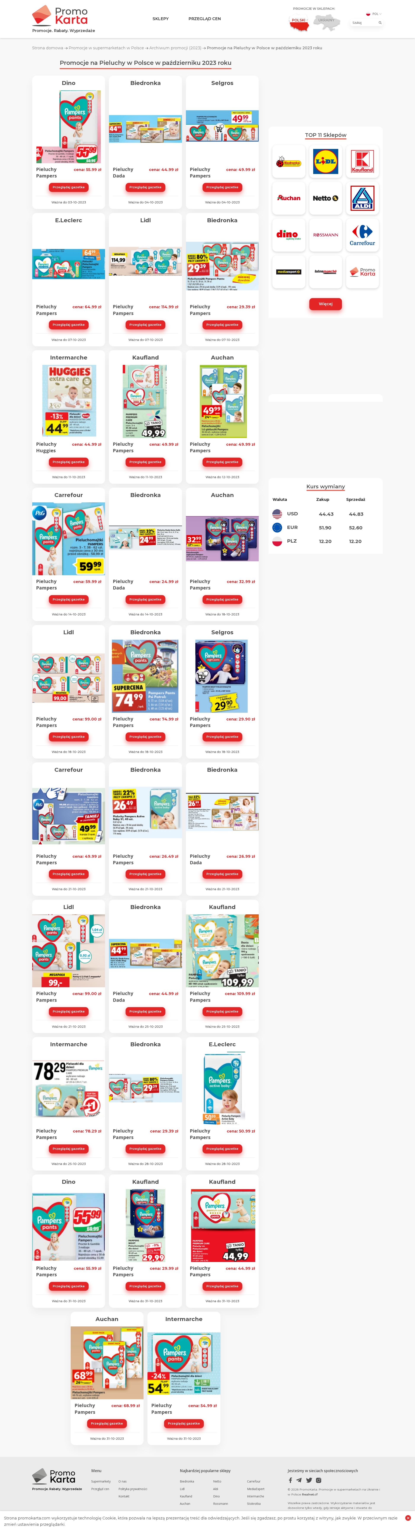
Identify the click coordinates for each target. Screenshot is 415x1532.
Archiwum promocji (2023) (175, 48)
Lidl (145, 220)
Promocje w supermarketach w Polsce (106, 48)
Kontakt (123, 1496)
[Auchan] (288, 200)
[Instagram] (318, 1480)
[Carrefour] (362, 237)
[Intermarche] (325, 274)
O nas (122, 1481)
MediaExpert (256, 1489)
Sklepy (161, 18)
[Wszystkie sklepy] (362, 274)
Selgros (222, 83)
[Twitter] (309, 1480)
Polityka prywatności (132, 1489)
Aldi (215, 1489)
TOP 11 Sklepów (325, 135)
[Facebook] (291, 1480)
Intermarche (68, 357)
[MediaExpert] (288, 274)
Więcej (325, 304)
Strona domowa (47, 48)
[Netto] (325, 200)
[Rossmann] (325, 237)
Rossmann (220, 1504)
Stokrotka (254, 1504)
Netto (217, 1481)
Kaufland (145, 357)
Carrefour (68, 495)
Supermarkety (101, 1481)
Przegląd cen (204, 18)
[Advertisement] (325, 88)
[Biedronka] (288, 163)
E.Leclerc (68, 220)
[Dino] (288, 237)
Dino (68, 83)
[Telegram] (300, 1480)
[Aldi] (362, 200)
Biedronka (145, 83)
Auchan (222, 357)
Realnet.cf (310, 1494)
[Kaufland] (362, 163)
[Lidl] (325, 163)
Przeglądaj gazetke (69, 187)
